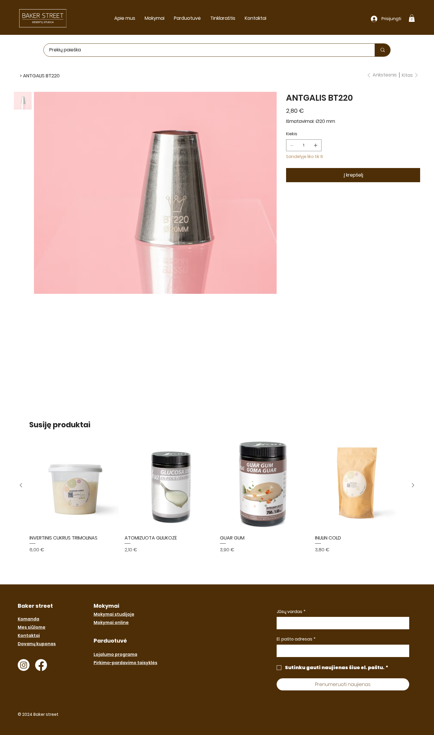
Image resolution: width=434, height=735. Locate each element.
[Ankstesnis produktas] (21, 485)
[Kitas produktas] (413, 485)
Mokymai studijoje (114, 614)
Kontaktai (29, 635)
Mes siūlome (31, 627)
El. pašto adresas (296, 639)
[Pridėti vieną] (316, 145)
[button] (412, 18)
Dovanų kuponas (37, 644)
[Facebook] (41, 665)
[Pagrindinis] (16, 76)
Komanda (28, 619)
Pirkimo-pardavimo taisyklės (125, 663)
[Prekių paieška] (382, 50)
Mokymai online (111, 622)
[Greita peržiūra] (74, 485)
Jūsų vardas (291, 612)
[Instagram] (24, 665)
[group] (217, 497)
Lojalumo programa (115, 654)
